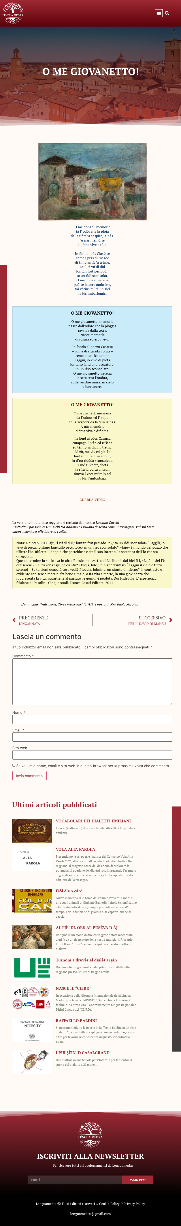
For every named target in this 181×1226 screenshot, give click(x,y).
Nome (18, 712)
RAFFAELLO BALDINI (76, 1020)
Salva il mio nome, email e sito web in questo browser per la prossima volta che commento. (93, 766)
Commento (23, 656)
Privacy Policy (134, 1203)
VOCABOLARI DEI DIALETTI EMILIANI (93, 821)
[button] (159, 13)
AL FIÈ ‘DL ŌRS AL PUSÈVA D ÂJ (87, 927)
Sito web (19, 748)
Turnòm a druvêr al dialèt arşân (86, 960)
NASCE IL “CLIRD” (73, 988)
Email (18, 730)
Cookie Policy (109, 1203)
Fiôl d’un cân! (69, 890)
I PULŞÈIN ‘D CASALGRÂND (82, 1052)
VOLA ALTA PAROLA (75, 849)
